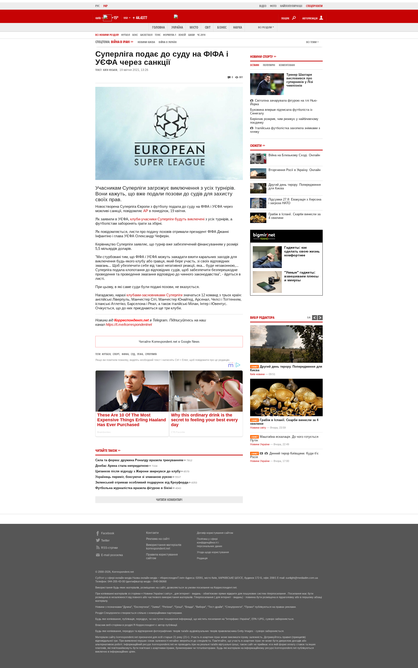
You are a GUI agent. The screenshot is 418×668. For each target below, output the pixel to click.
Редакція (202, 558)
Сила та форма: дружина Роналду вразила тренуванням (143, 460)
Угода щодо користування (213, 552)
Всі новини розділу (107, 35)
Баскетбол (146, 35)
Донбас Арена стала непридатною (126, 466)
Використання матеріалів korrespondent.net (163, 546)
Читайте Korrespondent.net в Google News (169, 341)
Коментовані (287, 65)
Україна (177, 27)
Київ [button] (98, 18)
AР (145, 211)
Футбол (125, 35)
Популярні (269, 65)
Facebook (107, 533)
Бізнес (221, 27)
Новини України (259, 444)
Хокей (182, 35)
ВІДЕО (262, 6)
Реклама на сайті (158, 539)
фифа (125, 354)
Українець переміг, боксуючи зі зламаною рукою (138, 477)
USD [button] (126, 18)
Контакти (152, 532)
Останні (254, 65)
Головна (158, 27)
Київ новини (257, 374)
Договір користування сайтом (215, 532)
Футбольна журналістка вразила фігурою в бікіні (138, 488)
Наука (237, 27)
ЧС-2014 (201, 35)
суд (133, 354)
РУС (97, 6)
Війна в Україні (168, 42)
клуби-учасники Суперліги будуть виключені (167, 219)
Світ (207, 27)
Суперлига (151, 354)
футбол (106, 354)
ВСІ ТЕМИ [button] (311, 42)
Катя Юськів (110, 70)
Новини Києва (146, 42)
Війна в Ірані (144, 41)
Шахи (191, 35)
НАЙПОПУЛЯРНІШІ (291, 6)
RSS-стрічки (109, 547)
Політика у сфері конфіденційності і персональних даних (209, 542)
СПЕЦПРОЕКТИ (314, 6)
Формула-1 (169, 35)
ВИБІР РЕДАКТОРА (262, 317)
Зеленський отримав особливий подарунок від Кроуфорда (146, 482)
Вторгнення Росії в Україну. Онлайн (295, 170)
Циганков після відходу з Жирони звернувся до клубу (142, 471)
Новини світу (258, 427)
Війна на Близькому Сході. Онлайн (294, 155)
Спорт (116, 354)
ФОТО (273, 6)
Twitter (105, 540)
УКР (105, 6)
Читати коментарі (169, 499)
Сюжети (256, 145)
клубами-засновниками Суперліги (154, 295)
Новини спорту (261, 56)
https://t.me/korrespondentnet (129, 324)
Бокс (135, 35)
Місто (194, 27)
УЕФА (140, 354)
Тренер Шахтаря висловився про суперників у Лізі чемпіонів (299, 80)
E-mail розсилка (112, 555)
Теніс (158, 35)
